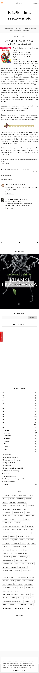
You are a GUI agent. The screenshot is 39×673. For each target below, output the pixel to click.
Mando (25, 546)
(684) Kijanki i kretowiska (20, 284)
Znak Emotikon (7, 608)
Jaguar (28, 533)
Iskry (21, 533)
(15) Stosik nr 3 (6, 454)
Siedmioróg (11, 584)
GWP (23, 526)
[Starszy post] (37, 242)
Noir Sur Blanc (7, 563)
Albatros (20, 499)
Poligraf (17, 570)
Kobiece (20, 536)
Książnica (14, 540)
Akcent (31, 495)
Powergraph (27, 570)
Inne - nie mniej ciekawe (10, 533)
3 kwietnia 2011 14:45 (17, 184)
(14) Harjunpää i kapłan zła (10, 457)
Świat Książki (25, 594)
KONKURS (5, 540)
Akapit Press (22, 495)
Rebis (18, 581)
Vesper (13, 598)
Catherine (9, 199)
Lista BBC (30, 540)
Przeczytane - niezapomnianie (25, 577)
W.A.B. (20, 598)
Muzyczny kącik (15, 30)
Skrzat (20, 584)
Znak (30, 604)
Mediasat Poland (17, 550)
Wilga (4, 604)
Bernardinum (22, 502)
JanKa (5, 536)
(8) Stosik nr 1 (6, 473)
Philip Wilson (22, 567)
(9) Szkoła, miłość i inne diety (10, 471)
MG (26, 550)
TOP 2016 (5, 598)
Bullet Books (17, 509)
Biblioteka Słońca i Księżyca (11, 505)
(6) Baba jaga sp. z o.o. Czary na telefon (13, 479)
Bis (24, 505)
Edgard (5, 519)
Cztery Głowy (7, 516)
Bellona (12, 502)
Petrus (13, 567)
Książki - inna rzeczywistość (19, 15)
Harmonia (6, 529)
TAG (33, 594)
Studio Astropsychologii (10, 594)
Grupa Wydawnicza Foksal (11, 526)
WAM (31, 598)
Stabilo (21, 587)
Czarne (28, 512)
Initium (26, 529)
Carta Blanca (7, 512)
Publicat (5, 581)
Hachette (30, 526)
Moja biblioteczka (21, 553)
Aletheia (28, 499)
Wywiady (18, 28)
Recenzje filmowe (30, 28)
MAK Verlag (6, 546)
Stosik (17, 591)
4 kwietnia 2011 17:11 (21, 199)
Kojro (28, 536)
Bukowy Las (6, 509)
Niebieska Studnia (21, 560)
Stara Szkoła (30, 587)
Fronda (17, 522)
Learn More (16, 670)
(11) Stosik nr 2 (6, 465)
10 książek (6, 495)
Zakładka (12, 604)
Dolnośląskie (6, 175)
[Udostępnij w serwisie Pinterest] (36, 171)
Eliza (7, 184)
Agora (14, 495)
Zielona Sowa (22, 604)
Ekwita (20, 519)
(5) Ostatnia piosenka (8, 481)
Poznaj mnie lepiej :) (9, 574)
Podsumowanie (7, 570)
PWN (12, 581)
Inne (32, 529)
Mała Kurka (16, 546)
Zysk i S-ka (31, 608)
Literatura (15, 543)
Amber (5, 502)
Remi (24, 581)
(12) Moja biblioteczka (8, 462)
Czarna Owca (18, 512)
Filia (11, 522)
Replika (30, 581)
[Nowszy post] (1, 242)
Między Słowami (7, 553)
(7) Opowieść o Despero (9, 476)
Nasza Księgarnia (8, 560)
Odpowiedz (10, 193)
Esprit (27, 519)
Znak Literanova (20, 608)
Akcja (5, 499)
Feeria (5, 522)
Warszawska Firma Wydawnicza (12, 601)
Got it (23, 670)
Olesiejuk (30, 563)
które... (22, 540)
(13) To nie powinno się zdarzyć (11, 460)
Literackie (6, 543)
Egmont (13, 519)
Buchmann (31, 505)
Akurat (12, 499)
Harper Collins (16, 529)
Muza (14, 557)
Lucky (23, 543)
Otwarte (5, 567)
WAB (26, 598)
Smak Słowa (28, 584)
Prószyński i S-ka (8, 577)
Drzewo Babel (30, 516)
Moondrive (6, 557)
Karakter (12, 536)
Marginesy (6, 550)
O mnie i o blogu (20, 563)
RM (4, 584)
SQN (14, 587)
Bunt (25, 509)
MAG (33, 543)
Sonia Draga (6, 587)
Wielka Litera (29, 601)
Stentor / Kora (7, 591)
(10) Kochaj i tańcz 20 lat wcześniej (12, 468)
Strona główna (8, 28)
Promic (20, 574)
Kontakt (26, 30)
